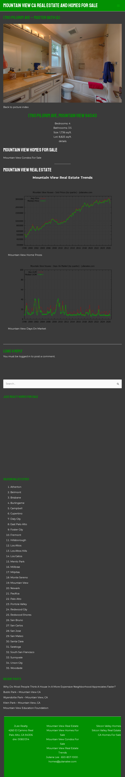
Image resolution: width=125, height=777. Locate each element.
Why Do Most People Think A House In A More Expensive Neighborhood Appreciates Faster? (59, 686)
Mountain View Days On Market (27, 328)
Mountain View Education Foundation (25, 708)
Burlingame (17, 503)
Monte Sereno (19, 577)
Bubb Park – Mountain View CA (22, 692)
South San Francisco (22, 652)
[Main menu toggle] (118, 5)
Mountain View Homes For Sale (30, 150)
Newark (15, 588)
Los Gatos (16, 556)
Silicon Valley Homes (108, 726)
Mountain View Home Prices (25, 255)
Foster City (16, 529)
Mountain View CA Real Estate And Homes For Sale (50, 5)
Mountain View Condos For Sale (22, 157)
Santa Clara (16, 641)
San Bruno (16, 620)
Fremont (15, 535)
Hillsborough (18, 540)
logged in (24, 356)
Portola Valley (18, 604)
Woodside (16, 668)
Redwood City (18, 609)
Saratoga (15, 646)
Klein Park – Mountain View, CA (21, 702)
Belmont (15, 492)
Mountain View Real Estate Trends (63, 178)
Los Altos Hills (18, 550)
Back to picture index (16, 107)
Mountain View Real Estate (27, 170)
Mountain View (19, 582)
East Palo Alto (18, 524)
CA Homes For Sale (109, 734)
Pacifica (14, 593)
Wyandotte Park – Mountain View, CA (25, 697)
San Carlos (16, 625)
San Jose (15, 630)
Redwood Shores (20, 614)
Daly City (15, 518)
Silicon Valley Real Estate (106, 730)
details (62, 141)
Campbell (16, 508)
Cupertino (16, 513)
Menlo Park (17, 561)
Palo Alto (15, 598)
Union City (16, 662)
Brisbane (15, 497)
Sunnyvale (16, 657)
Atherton (15, 486)
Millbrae (15, 567)
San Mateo (16, 636)
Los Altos (15, 545)
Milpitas (15, 572)
